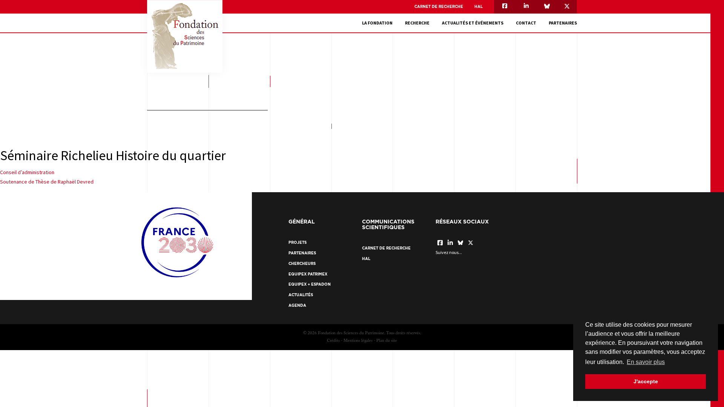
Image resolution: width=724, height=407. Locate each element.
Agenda (297, 305)
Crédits (333, 341)
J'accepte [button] (646, 381)
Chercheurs (302, 264)
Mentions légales (358, 341)
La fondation (377, 23)
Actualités (300, 295)
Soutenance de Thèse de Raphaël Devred (47, 181)
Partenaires (563, 23)
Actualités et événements (472, 23)
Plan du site (386, 341)
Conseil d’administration (27, 172)
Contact (526, 23)
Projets (297, 242)
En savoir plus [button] (646, 362)
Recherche (417, 23)
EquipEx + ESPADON (309, 284)
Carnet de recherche (438, 7)
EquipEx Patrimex (307, 274)
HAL (478, 7)
